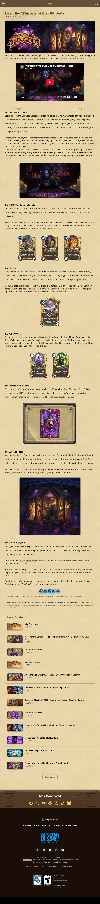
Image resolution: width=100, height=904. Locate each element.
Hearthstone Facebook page (69, 569)
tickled (26, 285)
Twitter (81, 572)
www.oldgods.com (27, 560)
